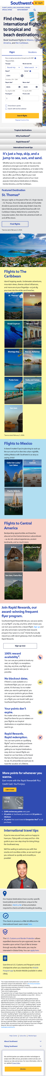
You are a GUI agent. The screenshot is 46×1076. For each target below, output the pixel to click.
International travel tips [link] (23, 147)
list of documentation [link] (34, 984)
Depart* (7, 71)
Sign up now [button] (20, 646)
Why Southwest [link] (23, 136)
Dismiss (23, 1069)
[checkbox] (13, 105)
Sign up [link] (37, 627)
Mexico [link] (30, 40)
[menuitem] (18, 8)
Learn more (10, 790)
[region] (23, 1063)
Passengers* (8, 94)
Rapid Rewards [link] (23, 142)
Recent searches (27, 64)
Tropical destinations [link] (23, 130)
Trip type (7, 64)
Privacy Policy (16, 1063)
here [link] (30, 924)
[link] (18, 306)
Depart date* (9, 82)
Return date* (26, 82)
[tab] (12, 52)
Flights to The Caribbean (15, 274)
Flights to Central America (18, 526)
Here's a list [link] (17, 905)
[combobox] (13, 67)
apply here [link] (34, 950)
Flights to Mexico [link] (18, 443)
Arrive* (26, 71)
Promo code (26, 94)
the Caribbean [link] (22, 43)
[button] (23, 3)
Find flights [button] (15, 224)
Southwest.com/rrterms (8, 1027)
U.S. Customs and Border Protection (20, 938)
